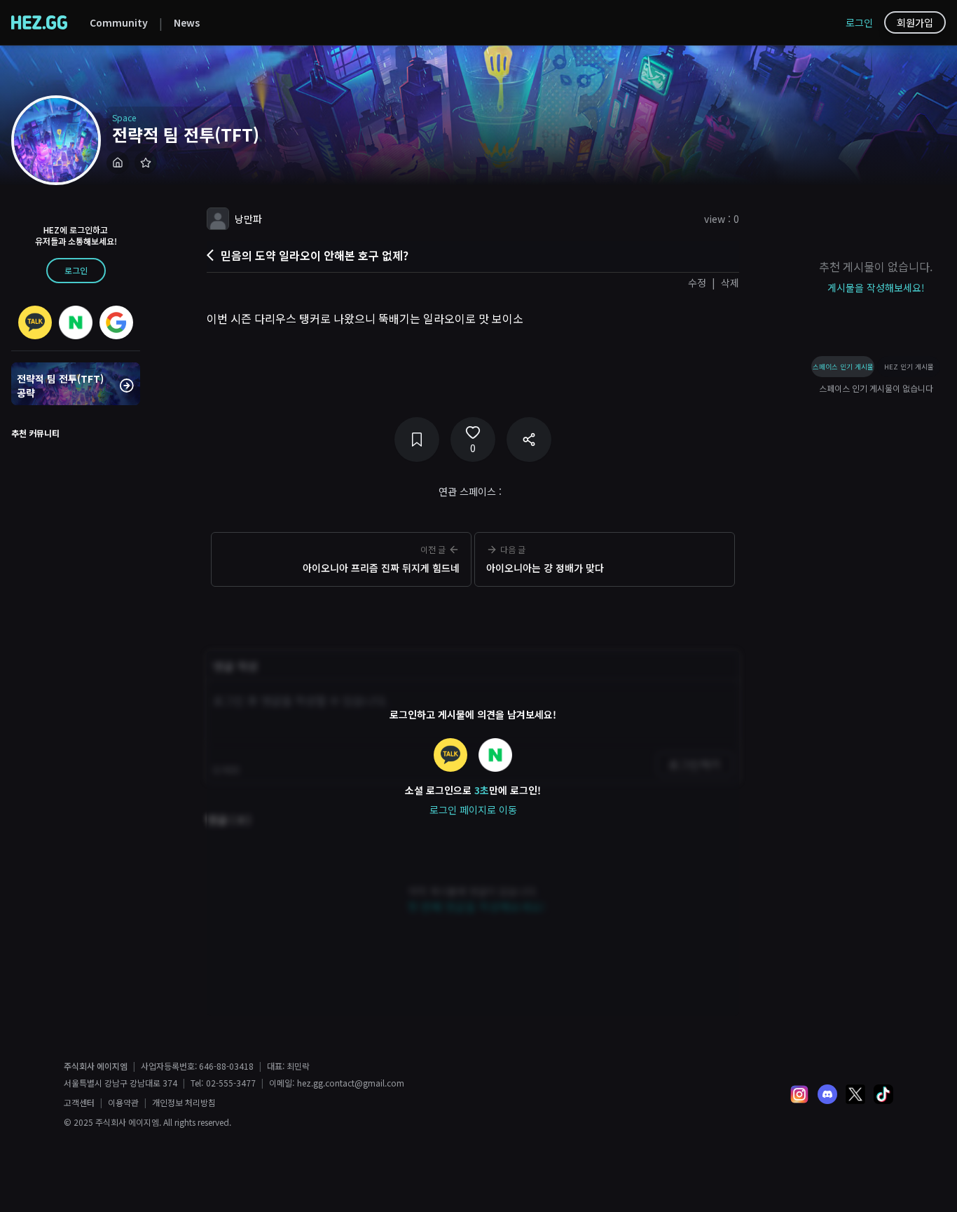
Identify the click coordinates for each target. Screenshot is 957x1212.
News (187, 22)
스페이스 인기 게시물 (843, 367)
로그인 (859, 22)
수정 (697, 282)
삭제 (730, 282)
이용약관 (123, 1102)
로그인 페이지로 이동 (473, 810)
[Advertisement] (473, 613)
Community (119, 22)
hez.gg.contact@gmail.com (350, 1083)
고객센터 (79, 1102)
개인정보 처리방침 (184, 1102)
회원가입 (915, 22)
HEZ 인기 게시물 (909, 367)
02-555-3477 (231, 1083)
